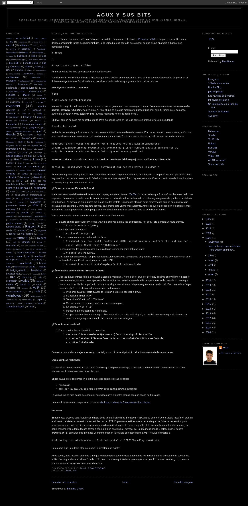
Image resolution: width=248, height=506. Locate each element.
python (31, 223)
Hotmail (40, 138)
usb (40, 277)
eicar (34, 98)
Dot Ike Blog (214, 87)
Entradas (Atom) (75, 488)
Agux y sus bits (124, 15)
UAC (12, 277)
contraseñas (12, 77)
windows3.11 (11, 300)
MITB (8, 181)
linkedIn (26, 160)
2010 (209, 327)
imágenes (39, 142)
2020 (209, 280)
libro (16, 159)
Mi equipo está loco (218, 99)
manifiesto (10, 170)
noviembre (214, 242)
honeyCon (27, 138)
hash (39, 134)
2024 (209, 228)
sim (27, 249)
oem (8, 198)
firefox (40, 117)
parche (21, 202)
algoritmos (23, 42)
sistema (9, 253)
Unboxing (27, 277)
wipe (39, 299)
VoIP (36, 287)
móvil (33, 180)
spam (20, 256)
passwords (35, 202)
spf (28, 256)
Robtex (212, 143)
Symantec (10, 263)
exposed (36, 110)
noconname (40, 187)
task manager (20, 267)
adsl (36, 38)
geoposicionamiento (23, 131)
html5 (20, 142)
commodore (41, 70)
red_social (42, 230)
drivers (26, 95)
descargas (23, 84)
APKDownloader (216, 160)
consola (40, 74)
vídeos (9, 284)
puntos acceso (14, 223)
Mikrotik (38, 177)
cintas (29, 70)
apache (43, 45)
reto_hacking (27, 234)
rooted (22, 238)
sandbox (26, 242)
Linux (36, 159)
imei (24, 146)
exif (24, 110)
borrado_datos (30, 63)
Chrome (19, 70)
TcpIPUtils (213, 139)
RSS (211, 39)
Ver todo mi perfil (230, 353)
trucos (35, 274)
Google (11, 134)
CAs (8, 70)
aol (34, 45)
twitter (43, 274)
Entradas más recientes (64, 482)
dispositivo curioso (17, 91)
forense (38, 121)
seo (22, 246)
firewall (9, 121)
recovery (21, 230)
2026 (209, 219)
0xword (9, 38)
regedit (12, 234)
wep (29, 292)
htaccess (10, 142)
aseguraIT (26, 49)
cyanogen (11, 81)
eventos (13, 106)
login (20, 163)
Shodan (18, 249)
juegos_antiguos (14, 156)
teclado (42, 266)
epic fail (28, 102)
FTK (23, 128)
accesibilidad (23, 38)
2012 (209, 318)
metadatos (37, 174)
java (25, 152)
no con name (23, 187)
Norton (12, 191)
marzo (212, 269)
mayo (211, 260)
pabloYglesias (215, 91)
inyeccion (11, 152)
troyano (26, 274)
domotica (10, 95)
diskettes (42, 88)
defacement (25, 81)
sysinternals (25, 263)
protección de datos (19, 220)
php (23, 209)
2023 (209, 233)
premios (25, 212)
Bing (44, 56)
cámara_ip (39, 67)
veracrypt (39, 281)
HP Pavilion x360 (146, 39)
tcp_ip (32, 266)
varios (25, 280)
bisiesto (12, 60)
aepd (44, 38)
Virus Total (213, 156)
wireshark (10, 303)
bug (44, 63)
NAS (32, 184)
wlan (20, 303)
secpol (39, 242)
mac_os (29, 163)
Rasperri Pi (32, 226)
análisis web (37, 42)
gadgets (33, 127)
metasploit (11, 177)
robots (40, 234)
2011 (209, 323)
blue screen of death (37, 60)
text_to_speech (17, 270)
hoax (8, 138)
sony (11, 256)
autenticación (37, 53)
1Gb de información (218, 83)
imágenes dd (12, 146)
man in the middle (28, 166)
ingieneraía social (35, 149)
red (31, 230)
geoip (8, 131)
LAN (39, 156)
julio (210, 255)
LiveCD (10, 163)
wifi (37, 291)
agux (226, 348)
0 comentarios (96, 468)
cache (28, 66)
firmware (23, 120)
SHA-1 (9, 249)
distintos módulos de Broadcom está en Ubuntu (125, 402)
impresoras (36, 145)
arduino (13, 49)
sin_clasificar (38, 249)
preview (39, 213)
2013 (209, 313)
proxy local (37, 220)
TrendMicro (36, 270)
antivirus (24, 45)
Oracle (26, 199)
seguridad (11, 245)
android (10, 45)
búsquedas (15, 66)
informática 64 (14, 148)
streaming (37, 259)
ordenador (38, 199)
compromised (14, 74)
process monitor (24, 216)
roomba (9, 238)
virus (38, 284)
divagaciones (35, 91)
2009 (209, 332)
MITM (19, 180)
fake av (26, 114)
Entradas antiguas (183, 482)
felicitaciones (12, 117)
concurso (28, 73)
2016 (209, 299)
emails (43, 98)
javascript (38, 153)
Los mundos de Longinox (221, 95)
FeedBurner (228, 61)
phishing (10, 209)
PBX (36, 205)
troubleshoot (12, 274)
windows (13, 295)
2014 (209, 308)
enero (211, 274)
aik (11, 41)
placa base (36, 209)
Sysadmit (213, 115)
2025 (209, 223)
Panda (9, 202)
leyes (8, 160)
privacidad (10, 216)
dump (39, 95)
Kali (30, 156)
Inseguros (213, 79)
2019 (209, 285)
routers (41, 238)
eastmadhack (11, 98)
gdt (42, 128)
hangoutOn (28, 135)
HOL (16, 138)
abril (211, 265)
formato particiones (32, 124)
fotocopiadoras (12, 128)
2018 (209, 289)
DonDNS (212, 147)
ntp (7, 195)
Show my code (216, 164)
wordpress (30, 303)
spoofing (38, 256)
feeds (39, 114)
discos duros (27, 87)
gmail (39, 131)
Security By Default (218, 111)
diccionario (11, 88)
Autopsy (9, 56)
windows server (37, 296)
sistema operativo (25, 252)
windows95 (27, 300)
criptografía (35, 77)
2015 (209, 304)
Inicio (125, 482)
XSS (30, 306)
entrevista (15, 102)
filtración (27, 117)
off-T (17, 199)
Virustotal (10, 288)
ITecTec (133, 194)
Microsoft (25, 177)
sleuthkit (42, 253)
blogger (22, 60)
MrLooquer (213, 131)
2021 (209, 238)
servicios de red (36, 246)
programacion (40, 216)
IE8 (28, 142)
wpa (40, 303)
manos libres (25, 170)
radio (40, 223)
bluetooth (14, 63)
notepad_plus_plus (27, 191)
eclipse (24, 98)
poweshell (10, 213)
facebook (10, 113)
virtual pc (25, 284)
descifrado (38, 84)
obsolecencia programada (28, 195)
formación (11, 124)
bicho (34, 56)
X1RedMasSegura (15, 306)
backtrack (22, 56)
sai (14, 242)
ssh (26, 260)
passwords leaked (16, 205)
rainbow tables (13, 226)
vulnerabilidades (14, 291)
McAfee (25, 174)
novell (40, 191)
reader (9, 230)
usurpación (11, 281)
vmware (24, 288)
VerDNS (212, 152)
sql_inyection (12, 259)
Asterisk (23, 52)
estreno (39, 102)
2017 (209, 294)
